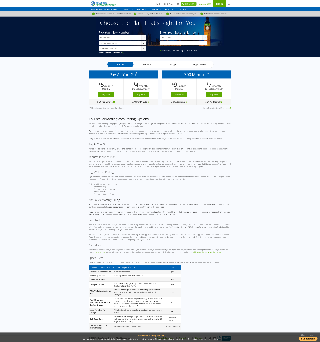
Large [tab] (173, 64)
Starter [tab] (120, 64)
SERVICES (127, 9)
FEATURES (141, 9)
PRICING (156, 9)
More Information (308, 335)
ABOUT (168, 9)
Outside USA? (205, 4)
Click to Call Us (190, 4)
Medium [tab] (147, 64)
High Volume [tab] (199, 64)
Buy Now (106, 94)
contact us (100, 252)
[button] (228, 3)
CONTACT (182, 9)
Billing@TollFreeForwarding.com (207, 252)
